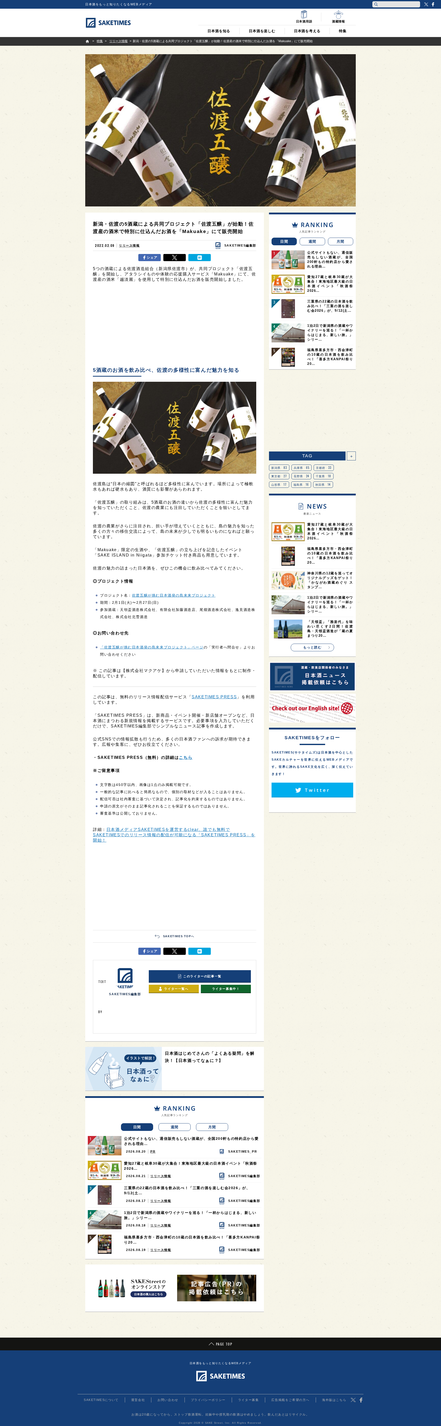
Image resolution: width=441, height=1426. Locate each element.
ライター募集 (248, 1400)
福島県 (301, 484)
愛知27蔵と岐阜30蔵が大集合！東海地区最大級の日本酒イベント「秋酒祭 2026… (190, 1165)
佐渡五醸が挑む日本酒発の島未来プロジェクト (174, 595)
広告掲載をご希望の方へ (290, 1400)
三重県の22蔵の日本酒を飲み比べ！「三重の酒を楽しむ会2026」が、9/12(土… (187, 1190)
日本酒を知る (218, 31)
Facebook (433, 4)
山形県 (279, 484)
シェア (152, 257)
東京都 (279, 476)
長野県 (301, 476)
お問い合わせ (167, 1400)
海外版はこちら (334, 1400)
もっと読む (312, 647)
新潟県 (279, 468)
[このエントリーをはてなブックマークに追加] (199, 257)
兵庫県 (302, 468)
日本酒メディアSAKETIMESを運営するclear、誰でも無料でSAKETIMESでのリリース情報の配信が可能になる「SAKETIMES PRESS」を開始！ (174, 834)
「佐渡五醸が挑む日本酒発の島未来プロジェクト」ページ (152, 647)
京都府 (324, 468)
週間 (175, 1127)
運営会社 (138, 1400)
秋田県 (323, 484)
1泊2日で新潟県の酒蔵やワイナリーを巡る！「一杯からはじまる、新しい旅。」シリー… (190, 1215)
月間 (212, 1127)
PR (152, 1151)
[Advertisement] (174, 326)
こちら (185, 757)
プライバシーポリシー (208, 1400)
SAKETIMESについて (101, 1400)
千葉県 (323, 476)
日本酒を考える (307, 31)
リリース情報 (129, 245)
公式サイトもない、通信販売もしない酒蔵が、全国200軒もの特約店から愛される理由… (191, 1141)
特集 (343, 31)
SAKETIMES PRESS (214, 697)
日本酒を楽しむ (262, 31)
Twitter (426, 4)
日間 (137, 1127)
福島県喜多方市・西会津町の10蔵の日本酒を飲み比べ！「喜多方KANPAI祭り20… (192, 1239)
